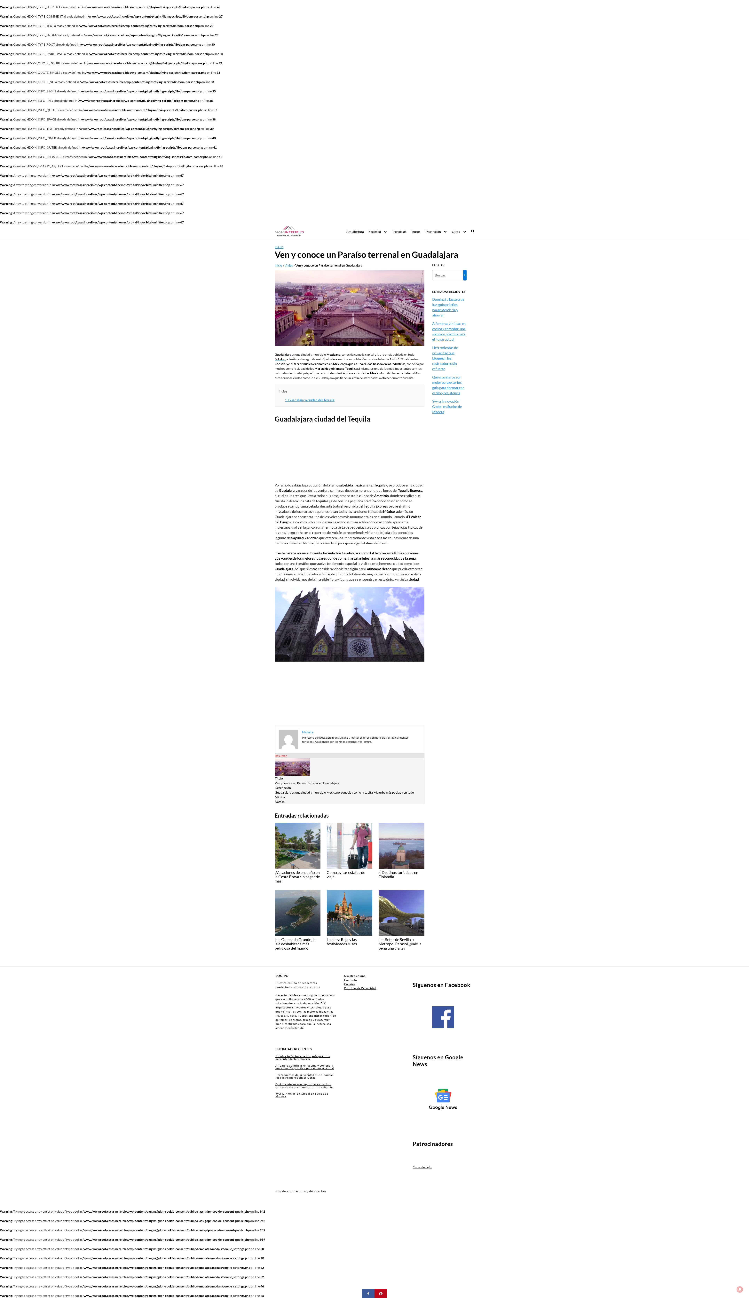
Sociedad (375, 231)
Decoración (433, 231)
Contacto (350, 980)
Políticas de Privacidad (360, 988)
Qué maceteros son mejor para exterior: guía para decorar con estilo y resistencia (304, 1086)
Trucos (415, 231)
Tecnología (399, 231)
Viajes (279, 247)
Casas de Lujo (422, 1167)
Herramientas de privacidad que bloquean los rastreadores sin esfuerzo (445, 358)
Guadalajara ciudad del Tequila (310, 400)
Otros (456, 231)
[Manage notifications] (740, 1289)
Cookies (349, 984)
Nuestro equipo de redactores (296, 982)
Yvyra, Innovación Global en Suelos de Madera (447, 406)
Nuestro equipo (355, 975)
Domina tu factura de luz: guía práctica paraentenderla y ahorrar (302, 1057)
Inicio (278, 265)
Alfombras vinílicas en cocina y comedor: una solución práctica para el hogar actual (304, 1067)
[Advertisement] (349, 453)
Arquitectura (355, 231)
